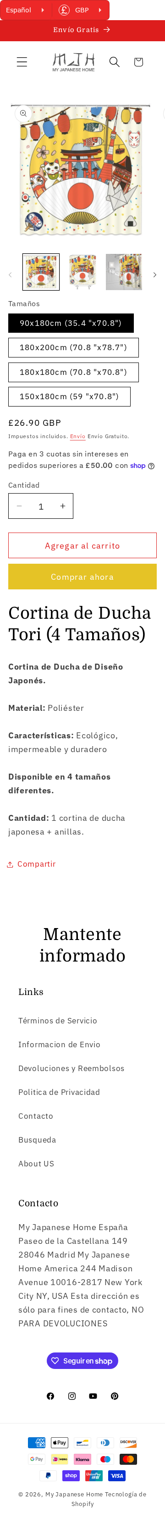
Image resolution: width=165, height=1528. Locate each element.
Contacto (36, 1116)
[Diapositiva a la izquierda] (10, 275)
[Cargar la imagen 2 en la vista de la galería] (83, 272)
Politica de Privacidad (59, 1092)
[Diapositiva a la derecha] (155, 275)
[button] (22, 62)
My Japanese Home (74, 1494)
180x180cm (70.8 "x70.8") (73, 372)
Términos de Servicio (57, 1021)
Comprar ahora (82, 577)
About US (36, 1164)
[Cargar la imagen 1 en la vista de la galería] (41, 272)
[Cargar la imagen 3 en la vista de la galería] (124, 272)
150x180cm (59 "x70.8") (69, 396)
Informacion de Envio (59, 1044)
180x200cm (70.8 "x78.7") (73, 347)
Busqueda (37, 1140)
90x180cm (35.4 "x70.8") (71, 323)
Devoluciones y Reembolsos (71, 1068)
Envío (78, 436)
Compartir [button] (36, 864)
